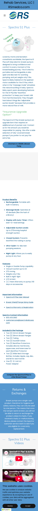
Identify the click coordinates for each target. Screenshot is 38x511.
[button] (5, 15)
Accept (27, 506)
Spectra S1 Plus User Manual (17, 297)
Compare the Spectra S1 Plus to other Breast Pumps (19, 376)
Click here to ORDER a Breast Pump (19, 145)
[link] (19, 15)
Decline (10, 506)
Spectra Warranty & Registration (19, 307)
